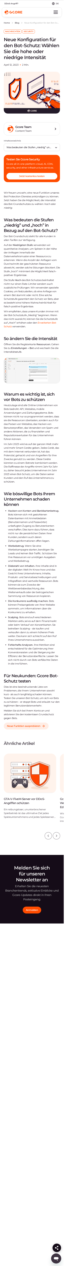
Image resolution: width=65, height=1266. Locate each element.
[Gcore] (13, 12)
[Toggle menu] (55, 12)
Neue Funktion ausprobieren (23, 725)
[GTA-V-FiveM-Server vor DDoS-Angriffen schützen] (30, 788)
